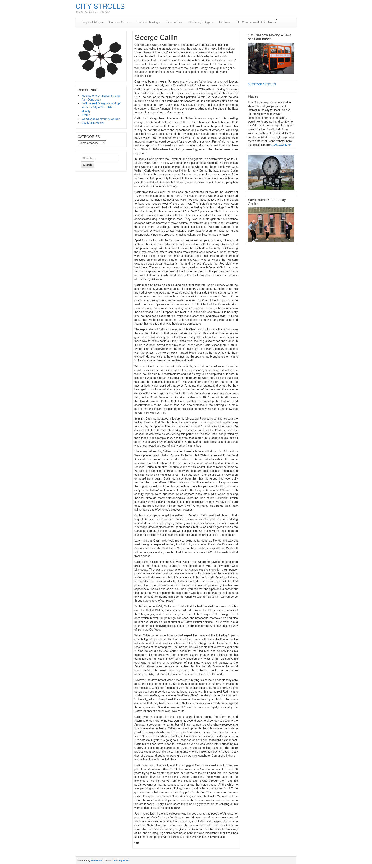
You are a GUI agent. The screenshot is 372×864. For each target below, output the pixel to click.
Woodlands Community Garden (101, 119)
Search (87, 165)
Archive (224, 22)
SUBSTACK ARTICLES (262, 84)
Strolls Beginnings (199, 22)
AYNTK (86, 115)
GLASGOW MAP (280, 145)
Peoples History (92, 22)
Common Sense (119, 22)
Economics (173, 22)
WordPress (96, 860)
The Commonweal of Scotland (255, 22)
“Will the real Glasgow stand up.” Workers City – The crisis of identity (101, 107)
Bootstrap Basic (121, 860)
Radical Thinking (148, 22)
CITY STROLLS (100, 6)
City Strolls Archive (93, 123)
